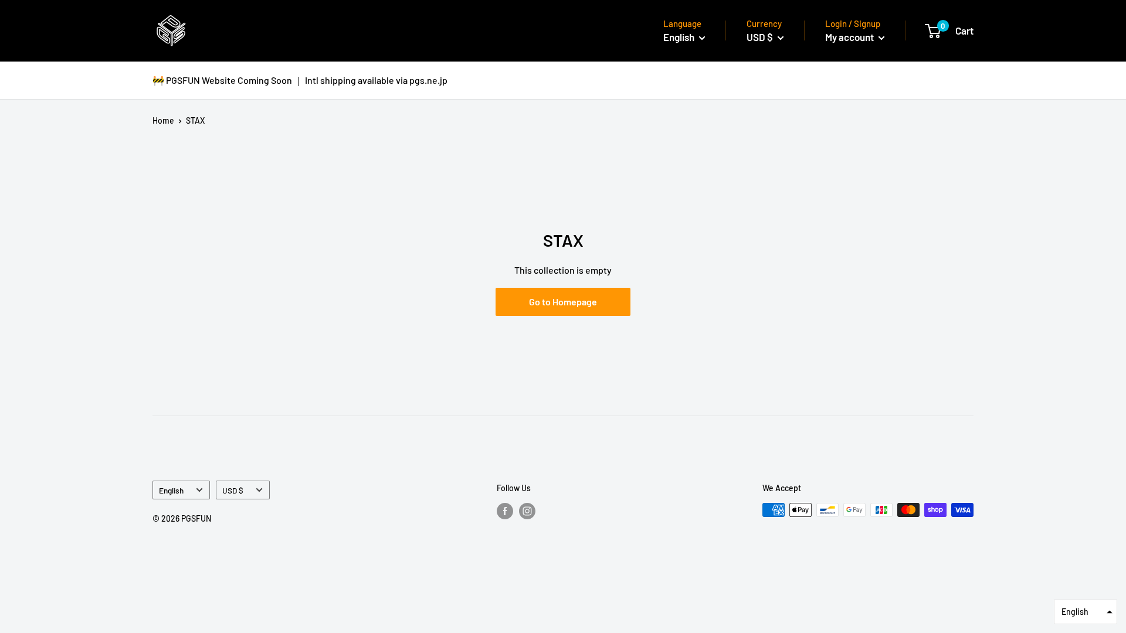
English (171, 490)
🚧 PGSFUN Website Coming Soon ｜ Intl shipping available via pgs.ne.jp (299, 80)
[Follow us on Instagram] (527, 511)
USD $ (232, 490)
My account (850, 37)
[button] (1085, 612)
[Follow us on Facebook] (505, 511)
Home (163, 120)
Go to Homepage (563, 301)
